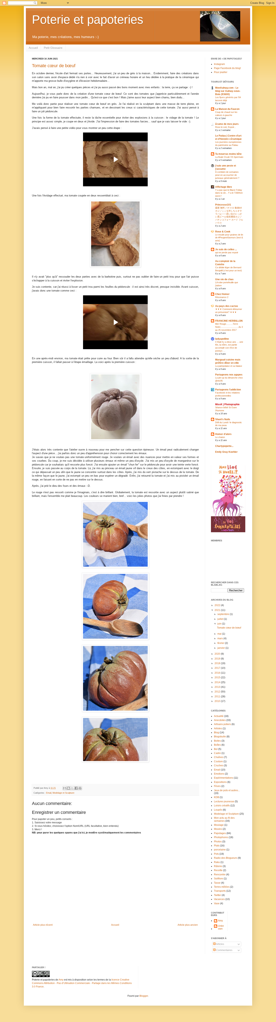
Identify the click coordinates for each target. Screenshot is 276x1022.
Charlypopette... (224, 446)
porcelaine (220, 849)
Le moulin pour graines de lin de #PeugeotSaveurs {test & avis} (229, 237)
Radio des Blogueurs (225, 858)
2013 (218, 687)
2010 (218, 701)
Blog (216, 732)
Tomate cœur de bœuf (53, 65)
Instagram (219, 64)
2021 (218, 610)
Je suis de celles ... (226, 249)
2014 (218, 682)
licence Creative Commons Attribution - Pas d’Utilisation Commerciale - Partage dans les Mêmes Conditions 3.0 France (82, 983)
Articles (220, 944)
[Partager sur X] (72, 788)
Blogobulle (220, 736)
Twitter (217, 895)
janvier (221, 648)
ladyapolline (222, 338)
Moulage (219, 825)
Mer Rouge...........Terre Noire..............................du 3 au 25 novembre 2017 (229, 327)
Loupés (218, 809)
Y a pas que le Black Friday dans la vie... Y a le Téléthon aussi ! (229, 193)
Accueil (33, 47)
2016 (218, 672)
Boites (217, 740)
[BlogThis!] (68, 788)
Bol (216, 749)
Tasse (217, 882)
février (221, 643)
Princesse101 (223, 204)
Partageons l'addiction (228, 389)
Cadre (217, 753)
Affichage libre (223, 187)
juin (219, 623)
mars (220, 638)
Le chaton (220, 437)
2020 (218, 653)
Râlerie (218, 866)
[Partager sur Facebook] (76, 788)
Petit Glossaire (53, 47)
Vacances (219, 899)
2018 (218, 663)
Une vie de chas (224, 279)
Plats (216, 845)
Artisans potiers (222, 724)
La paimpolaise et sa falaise (228, 366)
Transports (220, 890)
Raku (217, 862)
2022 (218, 605)
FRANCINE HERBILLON (229, 320)
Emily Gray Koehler (226, 452)
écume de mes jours (227, 124)
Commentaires (224, 950)
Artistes (218, 728)
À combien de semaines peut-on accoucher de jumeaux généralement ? (227, 175)
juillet (220, 619)
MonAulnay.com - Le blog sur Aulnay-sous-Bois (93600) (227, 91)
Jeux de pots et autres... (227, 790)
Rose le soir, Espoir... (225, 127)
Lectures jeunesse (224, 801)
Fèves (217, 786)
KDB (216, 797)
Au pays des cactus (226, 306)
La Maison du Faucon (227, 109)
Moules (218, 829)
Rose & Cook (222, 231)
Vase (216, 903)
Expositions (220, 782)
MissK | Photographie (227, 404)
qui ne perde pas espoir (226, 252)
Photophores (221, 837)
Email (48, 793)
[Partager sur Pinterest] (80, 788)
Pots (216, 853)
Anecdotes (220, 720)
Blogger (143, 995)
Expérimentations (223, 777)
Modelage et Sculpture (63, 793)
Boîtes (217, 744)
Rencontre (219, 874)
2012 (218, 691)
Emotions (219, 773)
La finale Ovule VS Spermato (229, 157)
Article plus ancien (188, 924)
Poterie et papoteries (87, 19)
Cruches (218, 765)
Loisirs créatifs (222, 805)
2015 (218, 677)
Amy (220, 920)
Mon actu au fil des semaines (224, 819)
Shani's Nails (222, 419)
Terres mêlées (222, 886)
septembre (223, 614)
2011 (218, 696)
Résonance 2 (221, 297)
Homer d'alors (223, 434)
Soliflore (218, 878)
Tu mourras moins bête (228, 154)
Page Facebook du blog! (227, 68)
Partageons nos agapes (228, 374)
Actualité (218, 716)
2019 (218, 658)
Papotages (220, 833)
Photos (218, 841)
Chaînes (218, 757)
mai (219, 633)
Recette (218, 870)
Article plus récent (43, 924)
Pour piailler (220, 72)
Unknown (221, 927)
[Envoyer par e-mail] (65, 788)
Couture (218, 761)
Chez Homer (222, 294)
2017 (218, 668)
